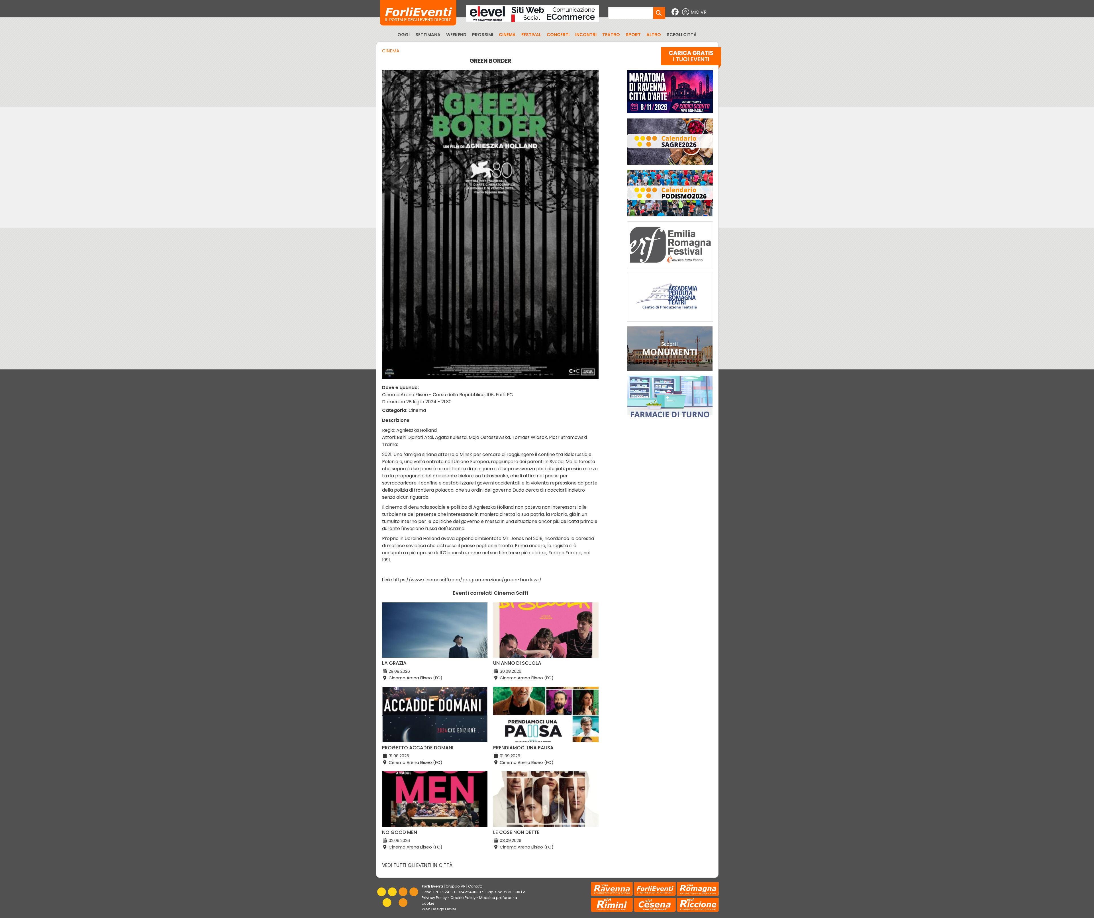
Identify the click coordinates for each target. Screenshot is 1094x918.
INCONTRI (586, 35)
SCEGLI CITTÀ (682, 35)
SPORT (633, 35)
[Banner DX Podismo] (670, 217)
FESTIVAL (531, 35)
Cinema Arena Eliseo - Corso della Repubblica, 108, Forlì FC (447, 394)
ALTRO (653, 35)
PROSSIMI (482, 35)
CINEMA (507, 35)
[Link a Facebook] (675, 12)
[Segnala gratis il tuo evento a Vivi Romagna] (691, 59)
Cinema (390, 51)
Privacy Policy (434, 897)
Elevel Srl (430, 892)
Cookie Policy (462, 897)
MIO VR (699, 12)
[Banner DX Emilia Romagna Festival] (670, 269)
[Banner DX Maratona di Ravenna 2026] (670, 114)
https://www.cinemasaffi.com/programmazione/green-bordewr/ (467, 579)
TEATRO (611, 35)
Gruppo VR (456, 886)
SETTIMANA (427, 35)
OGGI (403, 35)
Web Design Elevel (439, 909)
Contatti (475, 886)
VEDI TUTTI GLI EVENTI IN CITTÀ (417, 865)
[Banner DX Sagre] (670, 166)
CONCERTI (558, 35)
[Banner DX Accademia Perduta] (670, 323)
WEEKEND (456, 35)
